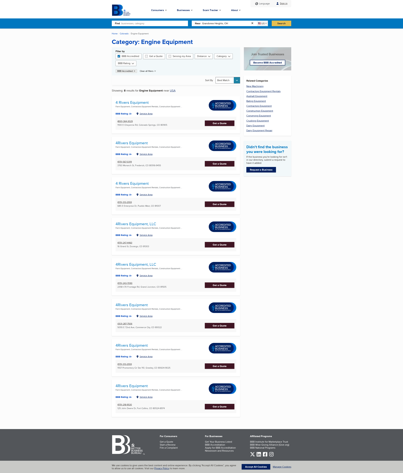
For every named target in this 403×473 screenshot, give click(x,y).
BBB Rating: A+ (124, 113)
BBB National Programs (262, 448)
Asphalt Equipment (256, 96)
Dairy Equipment (255, 125)
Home (115, 33)
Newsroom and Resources (219, 451)
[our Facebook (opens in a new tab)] (265, 456)
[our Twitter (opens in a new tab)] (252, 456)
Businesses (183, 10)
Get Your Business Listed (218, 442)
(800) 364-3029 (125, 121)
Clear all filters (146, 71)
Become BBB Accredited (267, 62)
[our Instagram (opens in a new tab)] (271, 456)
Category (222, 56)
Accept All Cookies (256, 467)
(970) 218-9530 (124, 404)
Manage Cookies (282, 466)
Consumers (157, 10)
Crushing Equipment (257, 121)
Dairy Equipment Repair (259, 130)
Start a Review (168, 445)
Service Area (146, 113)
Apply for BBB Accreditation (220, 448)
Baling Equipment (256, 101)
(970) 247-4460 (124, 242)
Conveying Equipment (258, 116)
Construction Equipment (259, 111)
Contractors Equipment (259, 106)
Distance (202, 56)
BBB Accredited (130, 56)
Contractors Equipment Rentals (263, 91)
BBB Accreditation (215, 445)
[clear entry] (253, 23)
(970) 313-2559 (124, 202)
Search (281, 23)
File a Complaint (169, 448)
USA (173, 90)
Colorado (124, 33)
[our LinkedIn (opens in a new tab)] (258, 456)
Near (198, 23)
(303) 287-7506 (124, 323)
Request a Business (261, 170)
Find (117, 23)
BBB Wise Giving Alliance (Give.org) (269, 445)
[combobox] (154, 23)
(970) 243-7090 (124, 283)
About (234, 10)
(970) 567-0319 (124, 162)
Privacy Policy (161, 468)
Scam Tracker (210, 10)
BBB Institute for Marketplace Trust (269, 442)
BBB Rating (124, 63)
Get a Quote (156, 56)
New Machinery (255, 86)
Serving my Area (182, 56)
